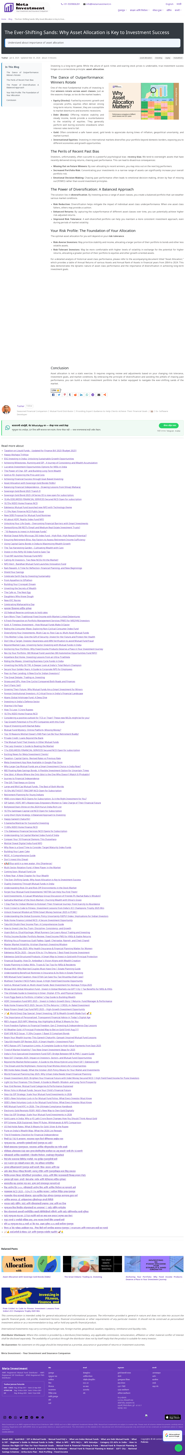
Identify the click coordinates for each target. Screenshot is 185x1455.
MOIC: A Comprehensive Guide (19, 855)
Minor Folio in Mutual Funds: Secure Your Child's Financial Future (37, 1090)
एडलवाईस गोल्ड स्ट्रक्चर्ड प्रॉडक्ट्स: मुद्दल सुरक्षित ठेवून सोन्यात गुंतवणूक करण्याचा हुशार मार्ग (41, 1195)
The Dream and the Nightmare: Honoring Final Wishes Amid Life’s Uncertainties (45, 1066)
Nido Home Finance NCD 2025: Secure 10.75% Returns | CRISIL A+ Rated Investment (47, 1005)
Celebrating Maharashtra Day (19, 604)
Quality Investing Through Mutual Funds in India (29, 884)
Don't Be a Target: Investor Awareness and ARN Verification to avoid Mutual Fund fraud (49, 641)
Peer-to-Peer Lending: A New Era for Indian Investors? (32, 673)
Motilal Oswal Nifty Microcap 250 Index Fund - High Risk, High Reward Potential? (45, 536)
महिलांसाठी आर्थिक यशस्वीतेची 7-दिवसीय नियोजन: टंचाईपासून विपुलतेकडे (34, 1155)
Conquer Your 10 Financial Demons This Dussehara (30, 839)
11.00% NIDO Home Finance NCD (21, 827)
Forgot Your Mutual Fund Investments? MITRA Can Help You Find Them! (40, 892)
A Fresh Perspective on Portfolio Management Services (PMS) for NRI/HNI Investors (47, 621)
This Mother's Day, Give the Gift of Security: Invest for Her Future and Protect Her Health (49, 637)
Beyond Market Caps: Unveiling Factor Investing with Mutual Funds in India (42, 645)
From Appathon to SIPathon (18, 580)
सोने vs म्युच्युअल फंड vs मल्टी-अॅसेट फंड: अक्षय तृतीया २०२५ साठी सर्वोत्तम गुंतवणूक (39, 1224)
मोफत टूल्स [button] (157, 10)
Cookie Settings (8, 1432)
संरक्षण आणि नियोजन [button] (139, 10)
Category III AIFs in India (113, 1442)
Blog (10, 19)
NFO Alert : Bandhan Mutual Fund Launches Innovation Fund (35, 564)
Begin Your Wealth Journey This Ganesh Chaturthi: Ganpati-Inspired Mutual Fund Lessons (50, 1037)
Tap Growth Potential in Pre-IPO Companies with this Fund (34, 722)
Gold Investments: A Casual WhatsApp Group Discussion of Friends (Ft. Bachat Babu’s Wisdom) (52, 896)
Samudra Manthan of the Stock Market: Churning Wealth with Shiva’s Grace (43, 900)
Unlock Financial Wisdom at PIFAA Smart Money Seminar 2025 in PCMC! (40, 912)
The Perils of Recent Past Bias (20, 80)
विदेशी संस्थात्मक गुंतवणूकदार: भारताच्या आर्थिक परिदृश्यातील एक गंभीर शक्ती (35, 1147)
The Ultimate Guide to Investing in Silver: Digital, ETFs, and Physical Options (43, 993)
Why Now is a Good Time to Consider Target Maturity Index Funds (37, 847)
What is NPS (62, 1442)
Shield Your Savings (14, 572)
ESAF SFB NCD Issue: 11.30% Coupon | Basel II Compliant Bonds (36, 1033)
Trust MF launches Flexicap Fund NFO (23, 556)
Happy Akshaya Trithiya (16, 455)
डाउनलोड (86, 1390)
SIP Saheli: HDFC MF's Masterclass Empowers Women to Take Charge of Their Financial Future (52, 803)
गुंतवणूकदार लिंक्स (124, 1380)
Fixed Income (61, 1452)
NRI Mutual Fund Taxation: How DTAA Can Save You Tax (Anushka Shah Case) (43, 977)
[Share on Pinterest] (65, 395)
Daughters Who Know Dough (19, 596)
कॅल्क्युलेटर (86, 1373)
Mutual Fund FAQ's (57, 1439)
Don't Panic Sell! (12, 685)
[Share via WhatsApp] (87, 395)
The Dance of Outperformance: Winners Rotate (23, 74)
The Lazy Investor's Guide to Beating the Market (29, 746)
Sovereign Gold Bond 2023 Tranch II (22, 491)
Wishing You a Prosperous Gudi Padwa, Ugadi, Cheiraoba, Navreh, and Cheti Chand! (46, 940)
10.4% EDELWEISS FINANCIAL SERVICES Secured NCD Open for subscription (43, 499)
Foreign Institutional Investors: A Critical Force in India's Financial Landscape (43, 693)
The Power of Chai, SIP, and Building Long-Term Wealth (32, 471)
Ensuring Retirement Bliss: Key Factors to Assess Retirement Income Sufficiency (44, 540)
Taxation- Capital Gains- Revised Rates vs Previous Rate (32, 758)
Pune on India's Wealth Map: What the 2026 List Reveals (33, 1131)
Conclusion (11, 100)
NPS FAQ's (76, 1442)
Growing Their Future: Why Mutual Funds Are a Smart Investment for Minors (43, 689)
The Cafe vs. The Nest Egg (17, 592)
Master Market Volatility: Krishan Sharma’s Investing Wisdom (35, 944)
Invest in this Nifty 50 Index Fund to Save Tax (27, 552)
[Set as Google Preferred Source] (172, 1435)
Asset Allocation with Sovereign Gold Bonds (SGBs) (30, 483)
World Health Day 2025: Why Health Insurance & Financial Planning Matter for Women (48, 948)
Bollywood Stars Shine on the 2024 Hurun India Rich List (32, 807)
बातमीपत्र (155, 1380)
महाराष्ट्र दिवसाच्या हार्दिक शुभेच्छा (18, 608)
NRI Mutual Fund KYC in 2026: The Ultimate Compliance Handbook (38, 1106)
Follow (29, 406)
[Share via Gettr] (105, 395)
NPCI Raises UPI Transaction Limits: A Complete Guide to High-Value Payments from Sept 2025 (52, 1046)
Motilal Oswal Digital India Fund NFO (23, 843)
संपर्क (154, 1383)
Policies (144, 1442)
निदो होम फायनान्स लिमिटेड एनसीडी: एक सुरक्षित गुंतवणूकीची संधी (30, 1159)
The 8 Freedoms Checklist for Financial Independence (31, 1135)
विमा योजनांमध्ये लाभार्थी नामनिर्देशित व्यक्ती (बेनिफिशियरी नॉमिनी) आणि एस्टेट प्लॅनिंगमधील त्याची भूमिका (46, 1212)
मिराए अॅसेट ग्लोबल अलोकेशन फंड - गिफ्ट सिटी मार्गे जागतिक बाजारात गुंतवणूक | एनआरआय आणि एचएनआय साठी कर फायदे (56, 1228)
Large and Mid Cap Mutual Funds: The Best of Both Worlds (34, 786)
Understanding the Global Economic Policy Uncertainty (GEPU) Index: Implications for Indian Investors (56, 916)
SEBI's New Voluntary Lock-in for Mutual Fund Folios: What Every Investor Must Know (48, 1098)
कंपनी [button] (177, 10)
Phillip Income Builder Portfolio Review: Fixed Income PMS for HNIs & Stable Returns (47, 936)
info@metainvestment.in (98, 4)
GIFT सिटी (121, 1386)
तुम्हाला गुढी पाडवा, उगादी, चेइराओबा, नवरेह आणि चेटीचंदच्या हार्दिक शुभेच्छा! (35, 1179)
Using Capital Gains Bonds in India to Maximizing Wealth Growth (37, 544)
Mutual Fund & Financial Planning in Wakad (91, 1449)
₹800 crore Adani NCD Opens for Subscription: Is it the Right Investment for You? (45, 799)
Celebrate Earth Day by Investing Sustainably (27, 576)
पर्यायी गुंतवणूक (53, 1397)
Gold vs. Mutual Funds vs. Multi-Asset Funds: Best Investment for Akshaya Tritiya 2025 (48, 985)
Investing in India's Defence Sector (22, 701)
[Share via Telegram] (93, 395)
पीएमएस (51, 1386)
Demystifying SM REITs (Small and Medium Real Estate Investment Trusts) (42, 527)
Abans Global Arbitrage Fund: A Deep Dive (25, 697)
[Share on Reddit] (75, 395)
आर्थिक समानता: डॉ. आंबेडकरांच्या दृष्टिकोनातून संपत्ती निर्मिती (28, 1199)
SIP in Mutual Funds (36, 1439)
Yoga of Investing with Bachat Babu (22, 726)
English (169, 4)
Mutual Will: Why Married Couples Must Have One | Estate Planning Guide (42, 969)
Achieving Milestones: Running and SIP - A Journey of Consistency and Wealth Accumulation (51, 463)
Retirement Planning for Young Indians (24, 795)
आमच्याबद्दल (156, 1373)
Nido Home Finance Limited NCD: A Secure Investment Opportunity (38, 920)
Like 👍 (55, 390)
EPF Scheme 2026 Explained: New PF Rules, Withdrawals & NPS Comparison (42, 1122)
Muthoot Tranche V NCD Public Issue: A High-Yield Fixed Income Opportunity (43, 981)
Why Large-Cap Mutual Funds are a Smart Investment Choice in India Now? (42, 766)
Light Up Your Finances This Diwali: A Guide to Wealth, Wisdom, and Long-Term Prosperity (50, 1082)
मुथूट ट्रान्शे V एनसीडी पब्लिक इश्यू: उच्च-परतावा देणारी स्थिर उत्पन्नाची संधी (34, 1220)
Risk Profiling (45, 1452)
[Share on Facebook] (53, 395)
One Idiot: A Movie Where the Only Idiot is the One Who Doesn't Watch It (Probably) (47, 774)
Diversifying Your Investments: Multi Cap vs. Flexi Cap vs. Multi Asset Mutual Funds (46, 633)
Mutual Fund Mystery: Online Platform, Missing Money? (32, 730)
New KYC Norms (12, 600)
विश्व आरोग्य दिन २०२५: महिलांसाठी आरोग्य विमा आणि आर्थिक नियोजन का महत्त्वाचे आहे (40, 1187)
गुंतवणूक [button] (121, 10)
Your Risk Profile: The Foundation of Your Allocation (23, 94)
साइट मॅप (155, 1386)
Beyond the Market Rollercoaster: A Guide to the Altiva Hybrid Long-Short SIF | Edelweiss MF (51, 1062)
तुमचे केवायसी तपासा (124, 1373)
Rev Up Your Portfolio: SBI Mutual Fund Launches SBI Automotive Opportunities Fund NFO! (50, 653)
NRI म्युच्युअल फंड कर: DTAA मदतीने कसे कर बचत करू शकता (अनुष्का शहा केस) (38, 1216)
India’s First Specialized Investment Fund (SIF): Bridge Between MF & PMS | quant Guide (49, 1054)
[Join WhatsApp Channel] (178, 1448)
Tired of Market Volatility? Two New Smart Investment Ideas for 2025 (39, 1050)
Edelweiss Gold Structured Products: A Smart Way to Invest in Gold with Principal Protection (51, 956)
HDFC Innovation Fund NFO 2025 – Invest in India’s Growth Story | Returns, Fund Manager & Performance (58, 1001)
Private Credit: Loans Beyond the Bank (23, 738)
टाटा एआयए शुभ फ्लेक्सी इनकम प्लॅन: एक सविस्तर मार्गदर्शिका (29, 1163)
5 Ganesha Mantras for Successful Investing (26, 823)
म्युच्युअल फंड (52, 1376)
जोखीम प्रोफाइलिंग (89, 1380)
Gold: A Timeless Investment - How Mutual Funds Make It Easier (37, 625)
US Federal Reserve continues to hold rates (26, 612)
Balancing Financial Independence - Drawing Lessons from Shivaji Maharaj (42, 487)
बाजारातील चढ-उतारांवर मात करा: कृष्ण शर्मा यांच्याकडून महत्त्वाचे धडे (32, 1183)
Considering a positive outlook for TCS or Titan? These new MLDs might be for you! (47, 718)
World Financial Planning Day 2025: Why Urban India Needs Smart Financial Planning (47, 1074)
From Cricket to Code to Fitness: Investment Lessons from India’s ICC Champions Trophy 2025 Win (54, 908)
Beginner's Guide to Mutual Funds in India (31, 1442)
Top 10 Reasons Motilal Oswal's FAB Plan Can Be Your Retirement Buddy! (41, 734)
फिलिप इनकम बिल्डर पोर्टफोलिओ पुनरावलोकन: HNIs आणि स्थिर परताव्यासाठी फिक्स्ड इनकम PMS (45, 1175)
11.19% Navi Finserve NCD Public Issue (24, 511)
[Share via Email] (99, 395)
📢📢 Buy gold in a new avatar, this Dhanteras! (28, 863)
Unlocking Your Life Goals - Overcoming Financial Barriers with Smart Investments (46, 523)
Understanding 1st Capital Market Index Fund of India (31, 835)
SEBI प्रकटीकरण (123, 1390)
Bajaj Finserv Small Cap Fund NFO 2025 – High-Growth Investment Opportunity (44, 1009)
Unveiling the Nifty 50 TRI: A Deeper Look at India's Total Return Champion (42, 665)
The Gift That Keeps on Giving (19, 782)
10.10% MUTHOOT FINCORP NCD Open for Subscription (32, 791)
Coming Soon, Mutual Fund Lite (20, 871)
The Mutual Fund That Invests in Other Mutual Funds (31, 742)
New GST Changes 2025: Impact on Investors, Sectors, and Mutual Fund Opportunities (48, 1058)
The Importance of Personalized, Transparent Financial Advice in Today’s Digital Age (47, 1017)
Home (3, 19)
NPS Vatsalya (91, 1442)
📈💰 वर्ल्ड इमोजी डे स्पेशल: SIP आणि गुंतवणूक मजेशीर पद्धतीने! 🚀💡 (34, 1232)
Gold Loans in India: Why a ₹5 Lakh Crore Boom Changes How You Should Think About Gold (50, 1118)
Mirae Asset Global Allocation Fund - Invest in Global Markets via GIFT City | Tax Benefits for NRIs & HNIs (58, 989)
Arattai (177, 431)
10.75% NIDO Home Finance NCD (21, 503)
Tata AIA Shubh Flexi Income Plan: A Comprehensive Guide (34, 924)
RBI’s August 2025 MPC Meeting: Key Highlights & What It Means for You (41, 1021)
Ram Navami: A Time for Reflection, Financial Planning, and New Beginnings (43, 568)
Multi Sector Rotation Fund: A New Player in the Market (32, 867)
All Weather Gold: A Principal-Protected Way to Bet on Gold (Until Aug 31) (41, 1029)
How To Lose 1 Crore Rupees (18, 710)
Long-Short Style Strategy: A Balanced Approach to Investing (35, 815)
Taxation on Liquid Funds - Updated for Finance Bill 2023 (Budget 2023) (40, 451)
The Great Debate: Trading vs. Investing (24, 677)
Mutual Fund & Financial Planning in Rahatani (44, 1449)
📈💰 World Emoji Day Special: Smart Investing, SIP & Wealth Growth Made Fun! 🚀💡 (48, 1013)
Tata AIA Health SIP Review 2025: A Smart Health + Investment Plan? (39, 1042)
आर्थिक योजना (87, 1376)
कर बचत (86, 1386)
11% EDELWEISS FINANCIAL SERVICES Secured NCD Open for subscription (42, 750)
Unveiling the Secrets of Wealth (20, 588)
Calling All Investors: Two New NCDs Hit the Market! (31, 560)
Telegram (170, 431)
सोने (49, 1400)
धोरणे (119, 1376)
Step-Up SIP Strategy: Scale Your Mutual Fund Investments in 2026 (38, 1094)
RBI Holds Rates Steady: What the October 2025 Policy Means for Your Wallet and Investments (52, 1070)
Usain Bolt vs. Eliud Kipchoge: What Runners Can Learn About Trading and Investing (47, 932)
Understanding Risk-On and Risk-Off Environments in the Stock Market (40, 888)
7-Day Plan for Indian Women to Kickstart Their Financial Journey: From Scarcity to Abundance (52, 904)
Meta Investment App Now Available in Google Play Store (33, 762)
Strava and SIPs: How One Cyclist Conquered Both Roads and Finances (39, 681)
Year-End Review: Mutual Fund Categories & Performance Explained (38, 1086)
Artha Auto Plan (29, 1452)
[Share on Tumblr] (70, 395)
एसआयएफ (52, 1390)
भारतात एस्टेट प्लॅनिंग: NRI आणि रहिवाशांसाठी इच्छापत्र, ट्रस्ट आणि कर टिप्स (35, 1203)
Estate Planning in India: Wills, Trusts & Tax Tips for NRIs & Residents (40, 965)
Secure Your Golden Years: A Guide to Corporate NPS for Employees (38, 669)
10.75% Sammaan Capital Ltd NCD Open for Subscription (33, 811)
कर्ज (49, 1403)
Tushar (20, 406)
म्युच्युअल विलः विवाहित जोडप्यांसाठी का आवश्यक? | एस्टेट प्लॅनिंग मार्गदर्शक (35, 1207)
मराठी (179, 4)
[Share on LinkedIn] (81, 395)
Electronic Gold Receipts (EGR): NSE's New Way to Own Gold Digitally (39, 1110)
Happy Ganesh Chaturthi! (17, 819)
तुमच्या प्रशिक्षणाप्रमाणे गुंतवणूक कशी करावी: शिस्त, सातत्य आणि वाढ (31, 1167)
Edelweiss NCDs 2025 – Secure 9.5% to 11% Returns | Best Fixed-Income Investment (47, 952)
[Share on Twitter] (59, 395)
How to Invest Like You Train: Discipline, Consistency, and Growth (37, 928)
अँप (84, 1393)
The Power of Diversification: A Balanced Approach (23, 86)
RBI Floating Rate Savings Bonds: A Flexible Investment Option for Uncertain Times (46, 770)
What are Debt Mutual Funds (115, 1439)
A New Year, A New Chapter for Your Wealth (26, 876)
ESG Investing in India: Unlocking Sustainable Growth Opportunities (39, 459)
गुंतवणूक (51, 1373)
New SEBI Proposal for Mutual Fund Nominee (27, 515)
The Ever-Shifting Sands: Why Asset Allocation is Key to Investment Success (42, 880)
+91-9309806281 (71, 4)
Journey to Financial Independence (21, 778)
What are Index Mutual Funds (84, 1439)
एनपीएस (51, 1380)
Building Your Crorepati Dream (20, 584)
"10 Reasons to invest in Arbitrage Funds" (25, 531)
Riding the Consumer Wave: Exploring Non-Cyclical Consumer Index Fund (41, 629)
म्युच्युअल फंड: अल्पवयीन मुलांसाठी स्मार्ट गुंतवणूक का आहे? (28, 1143)
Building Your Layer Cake (17, 851)
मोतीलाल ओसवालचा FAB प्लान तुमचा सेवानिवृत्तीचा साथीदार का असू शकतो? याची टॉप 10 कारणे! (43, 1151)
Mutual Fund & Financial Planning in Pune (77, 1445)
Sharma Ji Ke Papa (13, 706)
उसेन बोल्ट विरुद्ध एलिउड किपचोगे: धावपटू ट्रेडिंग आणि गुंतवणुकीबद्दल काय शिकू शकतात (40, 1171)
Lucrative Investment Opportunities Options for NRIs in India (35, 467)
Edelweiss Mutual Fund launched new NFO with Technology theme (38, 507)
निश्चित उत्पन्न (52, 1393)
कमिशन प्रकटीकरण (124, 1393)
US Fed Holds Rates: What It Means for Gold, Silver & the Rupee (36, 1127)
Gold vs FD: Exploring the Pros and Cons (24, 475)
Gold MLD (19, 1439)
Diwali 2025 (7, 1439)
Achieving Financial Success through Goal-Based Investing (33, 479)
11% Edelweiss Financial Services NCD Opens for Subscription (35, 831)
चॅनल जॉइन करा (169, 425)
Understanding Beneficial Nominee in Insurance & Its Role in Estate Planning (43, 973)
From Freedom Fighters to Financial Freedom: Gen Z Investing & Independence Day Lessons (50, 1025)
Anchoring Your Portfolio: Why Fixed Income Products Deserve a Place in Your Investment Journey (53, 649)
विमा (49, 1383)
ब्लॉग (154, 1376)
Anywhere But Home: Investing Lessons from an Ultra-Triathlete (37, 657)
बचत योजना (121, 1383)
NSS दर (86, 1383)
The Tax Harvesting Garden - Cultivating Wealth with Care (34, 548)
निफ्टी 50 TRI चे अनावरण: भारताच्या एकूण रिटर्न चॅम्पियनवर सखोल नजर (33, 1139)
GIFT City (121, 1449)
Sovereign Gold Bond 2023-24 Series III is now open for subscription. (39, 495)
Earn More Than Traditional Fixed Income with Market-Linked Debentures (42, 616)
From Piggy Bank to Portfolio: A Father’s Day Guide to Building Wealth (39, 997)
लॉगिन (169, 10)
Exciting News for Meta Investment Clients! (26, 754)
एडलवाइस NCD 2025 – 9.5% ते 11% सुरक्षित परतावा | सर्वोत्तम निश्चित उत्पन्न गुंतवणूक (39, 1191)
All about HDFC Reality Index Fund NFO (24, 519)
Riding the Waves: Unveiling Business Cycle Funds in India (34, 661)
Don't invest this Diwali (16, 859)
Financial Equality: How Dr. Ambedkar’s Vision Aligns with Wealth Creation (42, 961)
